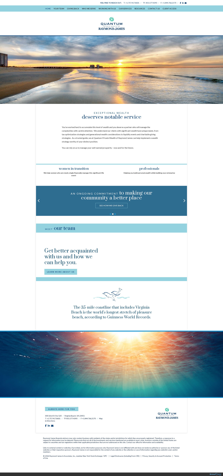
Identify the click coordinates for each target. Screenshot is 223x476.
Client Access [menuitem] (169, 8)
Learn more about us (60, 272)
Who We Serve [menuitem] (89, 8)
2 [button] (113, 214)
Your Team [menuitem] (59, 8)
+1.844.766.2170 (169, 3)
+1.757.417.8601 (132, 3)
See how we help (111, 205)
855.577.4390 (151, 3)
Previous (38, 170)
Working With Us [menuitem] (107, 8)
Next (184, 170)
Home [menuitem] (48, 8)
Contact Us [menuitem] (154, 8)
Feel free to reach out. (111, 3)
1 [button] (110, 214)
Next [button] (184, 200)
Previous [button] (38, 200)
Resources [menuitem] (139, 8)
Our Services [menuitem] (125, 8)
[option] (111, 199)
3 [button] (115, 214)
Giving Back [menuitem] (73, 8)
